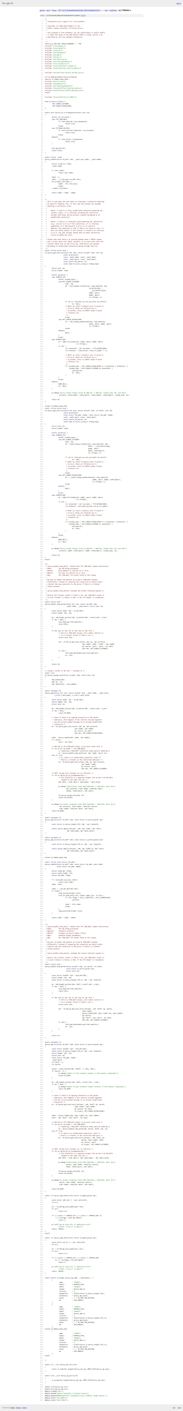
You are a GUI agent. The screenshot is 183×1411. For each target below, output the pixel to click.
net (106, 10)
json (179, 1408)
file (83, 15)
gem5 (42, 10)
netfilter (113, 10)
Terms (24, 1408)
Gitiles (13, 1408)
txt (174, 1408)
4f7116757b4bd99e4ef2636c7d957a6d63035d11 (79, 10)
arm (48, 10)
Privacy (18, 1408)
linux (54, 10)
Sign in (178, 3)
